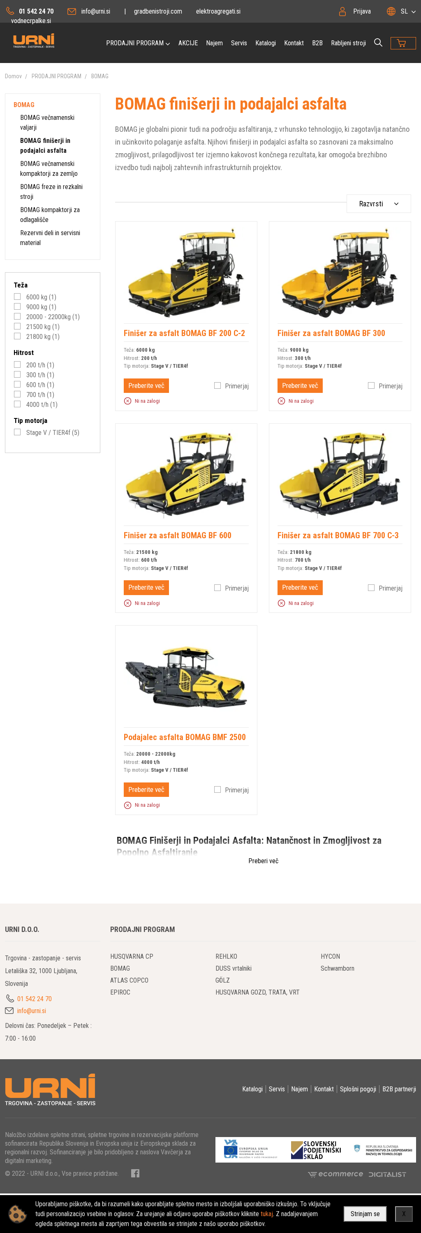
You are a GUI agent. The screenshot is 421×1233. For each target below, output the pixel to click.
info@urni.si (95, 11)
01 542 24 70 (36, 11)
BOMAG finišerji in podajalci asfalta (45, 145)
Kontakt (294, 43)
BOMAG (100, 76)
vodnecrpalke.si (31, 21)
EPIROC (120, 992)
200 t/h (39, 365)
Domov (13, 76)
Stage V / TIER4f (52, 433)
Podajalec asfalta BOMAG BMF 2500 (185, 737)
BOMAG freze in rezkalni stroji (51, 192)
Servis (239, 43)
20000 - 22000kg (52, 317)
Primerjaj (237, 386)
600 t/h (39, 385)
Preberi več (263, 861)
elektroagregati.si (218, 11)
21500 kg (42, 327)
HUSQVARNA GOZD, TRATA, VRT (257, 992)
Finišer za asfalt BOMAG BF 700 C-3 (338, 535)
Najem (214, 43)
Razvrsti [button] (371, 203)
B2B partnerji (399, 1089)
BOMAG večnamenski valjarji (47, 122)
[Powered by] (338, 1174)
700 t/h (39, 395)
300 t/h (39, 375)
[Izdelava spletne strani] (387, 1174)
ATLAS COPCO (129, 980)
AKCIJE (188, 43)
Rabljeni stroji (348, 43)
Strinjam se (365, 1214)
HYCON (330, 956)
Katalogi (265, 43)
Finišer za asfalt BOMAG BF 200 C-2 (184, 333)
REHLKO (226, 956)
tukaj (267, 1214)
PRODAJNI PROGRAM (135, 43)
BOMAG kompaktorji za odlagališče (50, 215)
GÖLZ (222, 980)
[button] (128, 401)
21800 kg (42, 337)
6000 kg (40, 297)
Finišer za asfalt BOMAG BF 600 (177, 535)
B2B (317, 43)
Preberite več (146, 385)
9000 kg (40, 307)
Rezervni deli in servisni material (50, 238)
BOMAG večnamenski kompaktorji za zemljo (49, 168)
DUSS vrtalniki (233, 968)
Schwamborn (337, 968)
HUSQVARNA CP (131, 956)
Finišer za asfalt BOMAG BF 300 (331, 333)
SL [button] (404, 11)
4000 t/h (41, 405)
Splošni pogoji (358, 1089)
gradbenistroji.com (158, 11)
